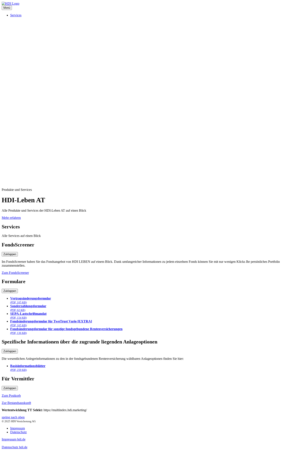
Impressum (17, 428)
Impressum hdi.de (13, 439)
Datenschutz (18, 432)
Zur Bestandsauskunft (16, 403)
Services (15, 15)
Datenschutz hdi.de (14, 447)
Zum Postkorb (11, 395)
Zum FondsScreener (15, 272)
